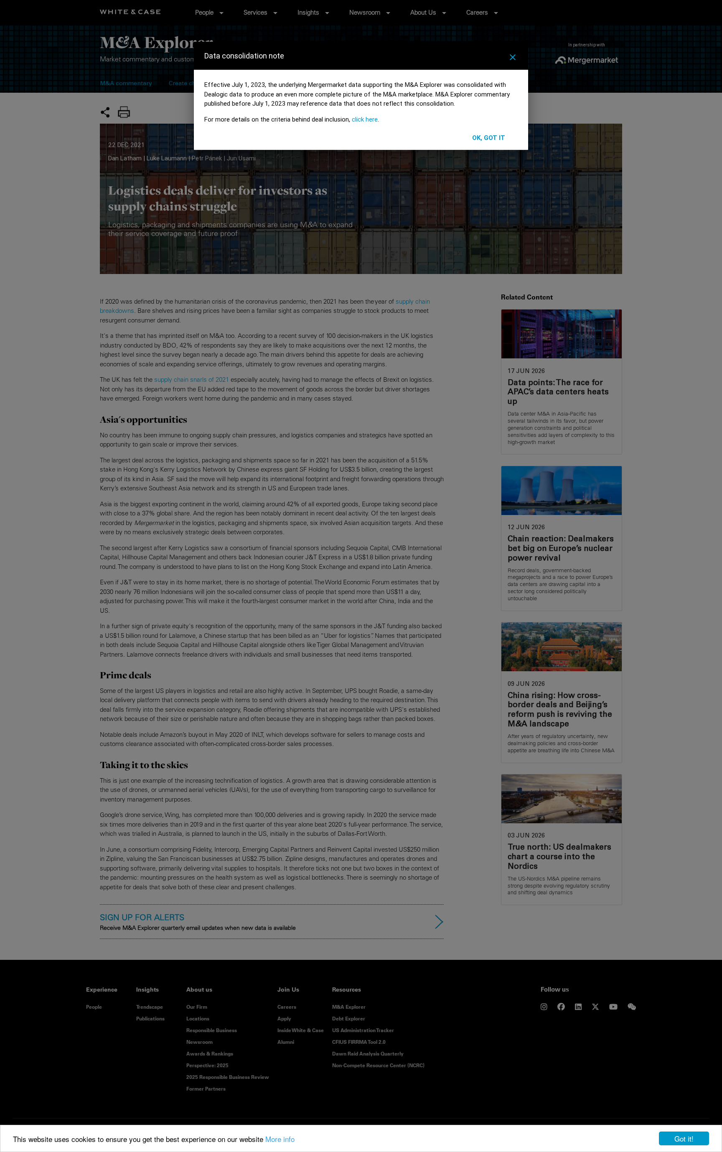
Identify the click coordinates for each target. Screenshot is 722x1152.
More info (280, 1139)
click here (365, 119)
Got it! (684, 1138)
